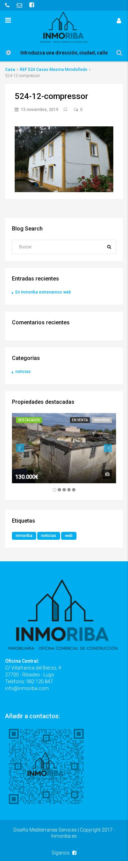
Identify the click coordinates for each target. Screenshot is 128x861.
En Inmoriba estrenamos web (43, 292)
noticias (23, 371)
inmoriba (24, 535)
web (69, 535)
